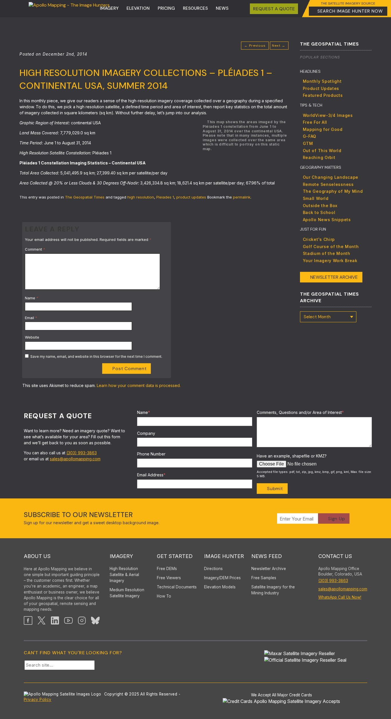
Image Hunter (224, 556)
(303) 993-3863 (81, 452)
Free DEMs (167, 568)
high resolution (140, 197)
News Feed (266, 556)
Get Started (175, 556)
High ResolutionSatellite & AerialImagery (124, 574)
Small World (316, 198)
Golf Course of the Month (331, 246)
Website (32, 337)
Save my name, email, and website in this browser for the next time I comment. (96, 356)
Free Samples (263, 577)
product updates (191, 197)
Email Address (151, 474)
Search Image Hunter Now (350, 11)
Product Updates (321, 88)
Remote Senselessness (328, 184)
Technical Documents (177, 587)
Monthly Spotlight (322, 81)
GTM (308, 143)
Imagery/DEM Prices (222, 577)
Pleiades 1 (165, 197)
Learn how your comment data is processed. (139, 385)
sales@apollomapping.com (75, 458)
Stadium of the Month (326, 253)
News (222, 8)
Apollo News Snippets (327, 219)
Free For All (315, 122)
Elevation (138, 8)
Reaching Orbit (319, 157)
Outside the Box (320, 205)
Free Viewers (169, 577)
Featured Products (323, 95)
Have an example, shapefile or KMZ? (292, 455)
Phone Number (151, 453)
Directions (213, 568)
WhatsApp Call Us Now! (339, 597)
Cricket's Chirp (319, 239)
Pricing (166, 8)
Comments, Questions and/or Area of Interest (300, 412)
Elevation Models (220, 587)
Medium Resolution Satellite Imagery (127, 593)
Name (31, 298)
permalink (241, 197)
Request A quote (274, 9)
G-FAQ (310, 136)
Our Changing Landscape (330, 177)
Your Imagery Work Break (330, 260)
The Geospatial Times (84, 197)
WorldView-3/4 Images (328, 115)
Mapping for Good (323, 129)
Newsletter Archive (334, 277)
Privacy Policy (38, 699)
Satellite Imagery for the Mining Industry (273, 590)
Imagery (109, 8)
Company (146, 433)
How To (164, 596)
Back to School (319, 212)
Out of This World (322, 150)
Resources (195, 8)
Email (31, 317)
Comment (35, 249)
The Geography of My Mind (333, 191)
